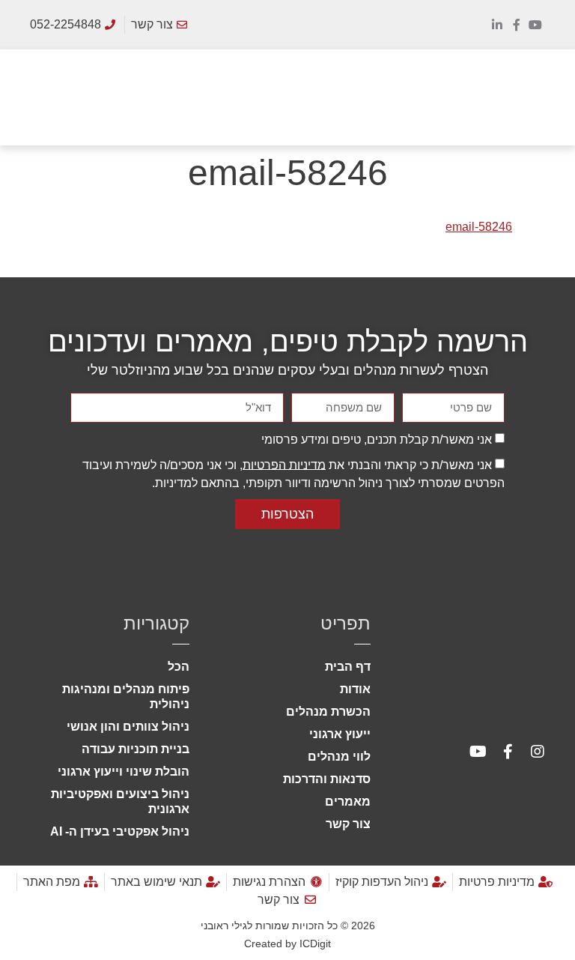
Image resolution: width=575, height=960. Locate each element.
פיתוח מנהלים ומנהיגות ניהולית (125, 696)
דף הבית (348, 666)
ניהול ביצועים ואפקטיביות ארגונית (120, 801)
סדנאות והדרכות (327, 779)
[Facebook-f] (516, 24)
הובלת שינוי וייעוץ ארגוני (123, 771)
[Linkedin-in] (497, 24)
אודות (355, 689)
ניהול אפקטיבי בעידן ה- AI (119, 831)
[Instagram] (538, 752)
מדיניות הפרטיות (284, 464)
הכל (178, 666)
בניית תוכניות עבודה (135, 749)
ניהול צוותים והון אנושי (128, 726)
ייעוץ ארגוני (340, 734)
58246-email (478, 226)
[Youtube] (535, 24)
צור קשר (348, 824)
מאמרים (348, 801)
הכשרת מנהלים (328, 711)
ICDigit (315, 944)
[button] (549, 97)
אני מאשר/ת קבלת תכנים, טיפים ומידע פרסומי (376, 438)
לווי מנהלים (339, 756)
